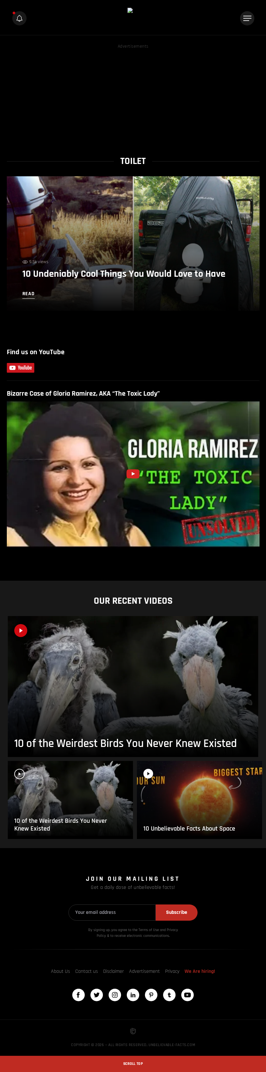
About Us (60, 971)
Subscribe (176, 912)
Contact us (86, 971)
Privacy (172, 971)
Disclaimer (113, 971)
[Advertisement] (133, 95)
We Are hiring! (200, 971)
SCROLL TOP (133, 1063)
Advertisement (144, 971)
